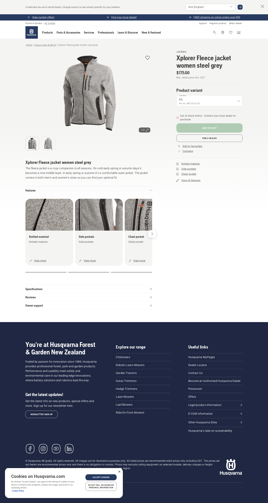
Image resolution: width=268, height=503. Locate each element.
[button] (47, 32)
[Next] (152, 234)
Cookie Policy (18, 491)
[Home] (31, 32)
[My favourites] (230, 32)
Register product (218, 23)
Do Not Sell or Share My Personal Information (101, 486)
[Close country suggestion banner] (262, 6)
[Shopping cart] (239, 32)
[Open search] (214, 32)
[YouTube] (56, 448)
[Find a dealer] (222, 32)
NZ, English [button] (50, 23)
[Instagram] (43, 448)
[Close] (119, 471)
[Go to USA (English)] (240, 7)
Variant (183, 95)
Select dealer (235, 23)
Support (203, 23)
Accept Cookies (101, 477)
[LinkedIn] (69, 448)
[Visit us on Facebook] (30, 448)
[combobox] (209, 100)
